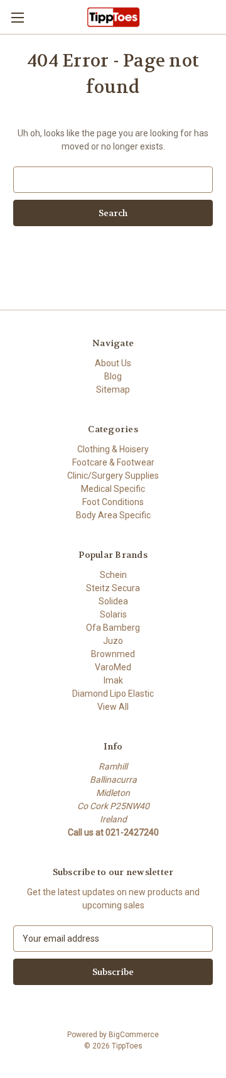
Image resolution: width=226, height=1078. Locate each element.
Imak (113, 680)
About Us (113, 363)
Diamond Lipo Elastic (113, 694)
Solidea (113, 601)
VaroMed (113, 667)
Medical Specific (113, 489)
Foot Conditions (113, 502)
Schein (113, 575)
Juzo (113, 641)
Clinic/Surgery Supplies (113, 476)
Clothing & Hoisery (113, 449)
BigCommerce (134, 1034)
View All (113, 707)
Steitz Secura (113, 588)
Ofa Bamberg (113, 628)
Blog (113, 376)
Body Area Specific (113, 515)
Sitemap (113, 389)
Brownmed (113, 654)
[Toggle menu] (17, 17)
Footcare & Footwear (113, 462)
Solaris (113, 614)
